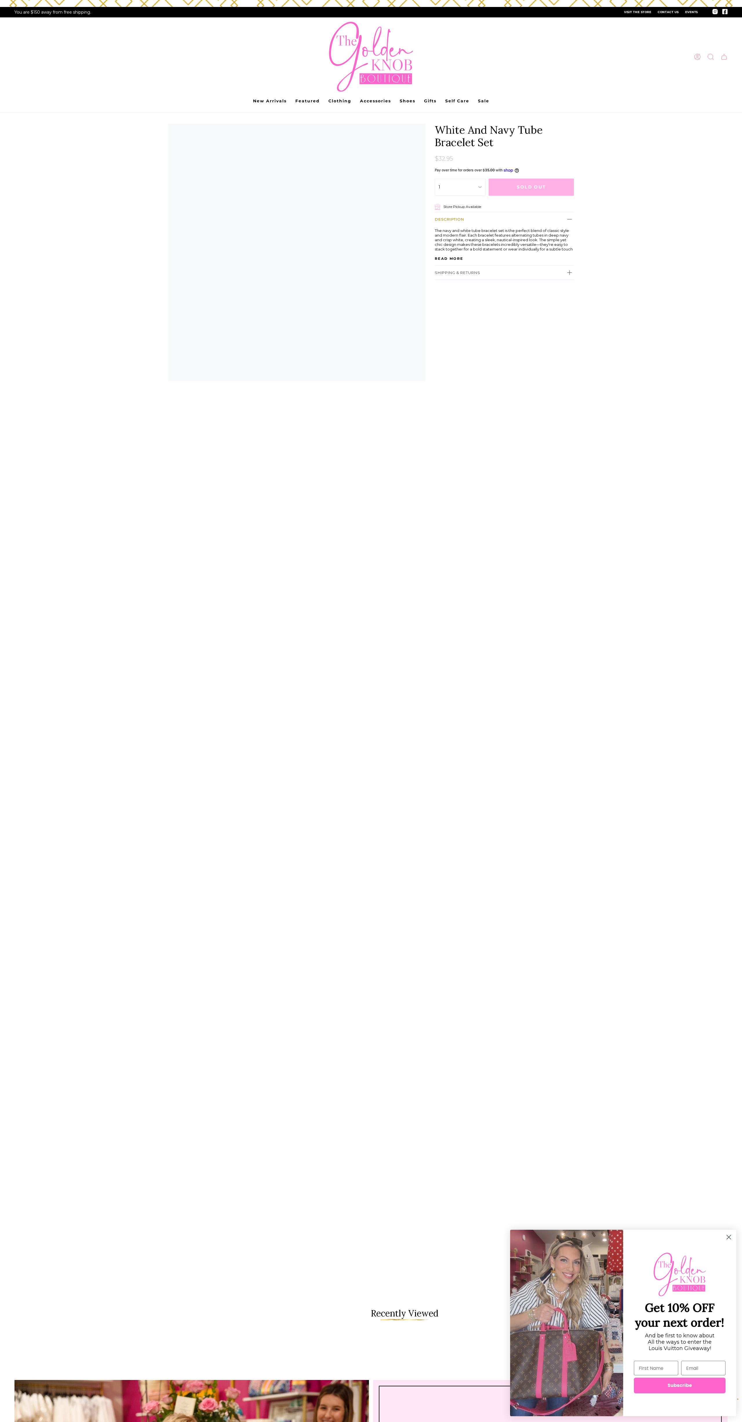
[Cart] (724, 57)
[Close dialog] (729, 1237)
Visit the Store (637, 12)
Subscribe (680, 1385)
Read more (449, 259)
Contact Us (668, 12)
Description (449, 219)
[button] (710, 57)
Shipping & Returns (457, 272)
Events (691, 12)
